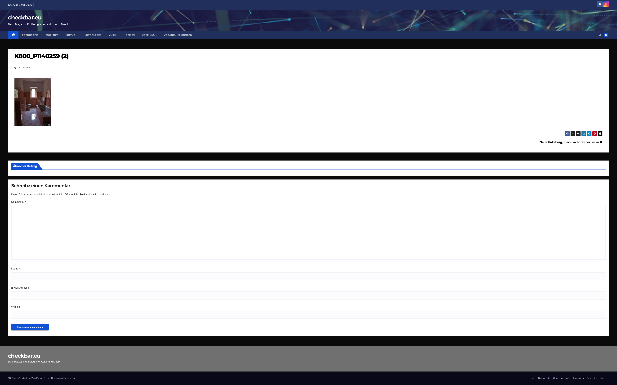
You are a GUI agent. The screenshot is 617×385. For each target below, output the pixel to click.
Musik (112, 35)
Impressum (578, 378)
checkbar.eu (24, 17)
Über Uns (149, 35)
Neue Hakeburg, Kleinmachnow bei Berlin (569, 142)
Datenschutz (544, 378)
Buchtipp (51, 35)
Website (16, 306)
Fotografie (30, 35)
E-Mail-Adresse (21, 287)
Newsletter (592, 378)
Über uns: (604, 378)
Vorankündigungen (178, 35)
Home (532, 378)
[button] (600, 35)
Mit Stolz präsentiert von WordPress (25, 378)
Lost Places (93, 35)
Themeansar (69, 378)
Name (15, 268)
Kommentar (18, 202)
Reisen (130, 35)
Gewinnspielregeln (561, 378)
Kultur (71, 35)
